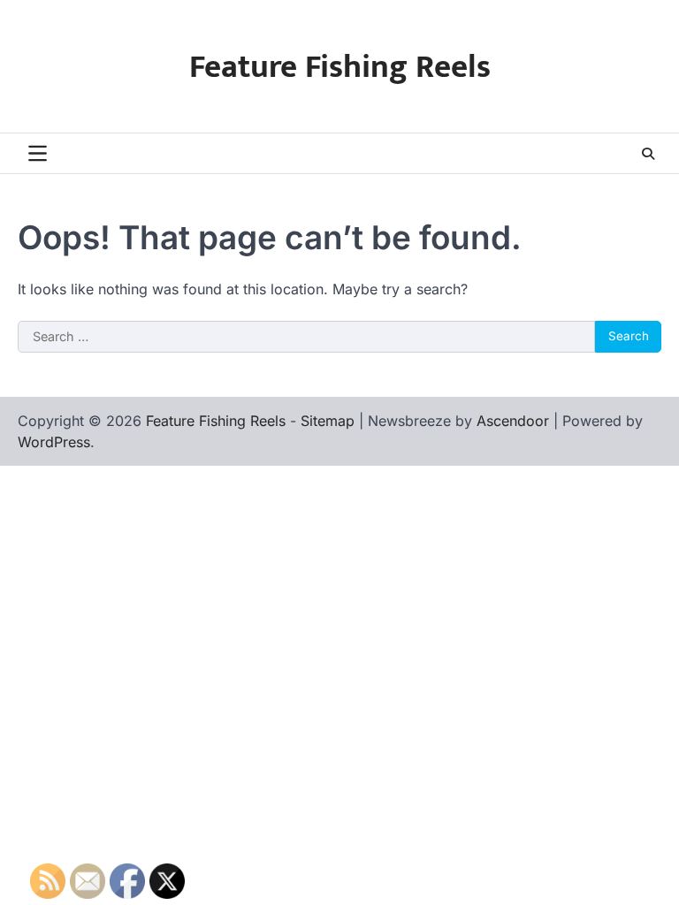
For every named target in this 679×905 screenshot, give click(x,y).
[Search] (648, 154)
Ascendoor (513, 421)
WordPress (54, 442)
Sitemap (328, 421)
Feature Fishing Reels (340, 67)
